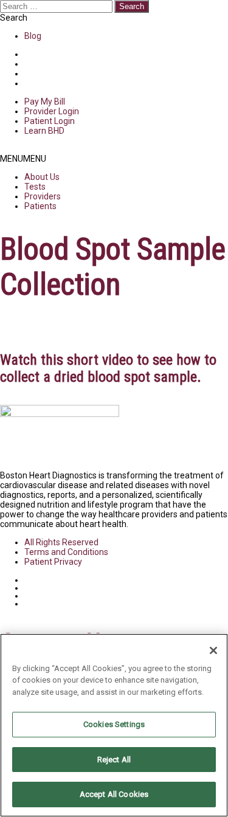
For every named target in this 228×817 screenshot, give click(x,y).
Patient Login (49, 121)
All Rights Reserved (61, 542)
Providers (42, 196)
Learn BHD (44, 131)
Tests (35, 186)
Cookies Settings (114, 724)
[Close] (213, 650)
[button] (23, 159)
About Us (42, 177)
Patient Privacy (53, 562)
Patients (40, 206)
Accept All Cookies (114, 794)
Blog (32, 36)
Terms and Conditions (66, 552)
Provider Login (51, 111)
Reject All (114, 759)
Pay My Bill (44, 101)
